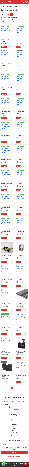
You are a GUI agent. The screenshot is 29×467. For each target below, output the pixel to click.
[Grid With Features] (14, 14)
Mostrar (14, 19)
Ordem (3, 19)
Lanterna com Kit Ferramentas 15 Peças (20, 351)
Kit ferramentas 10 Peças (21, 208)
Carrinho (14, 426)
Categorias (9, 6)
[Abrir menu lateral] (2, 2)
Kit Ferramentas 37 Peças (21, 40)
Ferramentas (18, 6)
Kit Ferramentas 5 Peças (21, 136)
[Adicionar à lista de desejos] (9, 47)
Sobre (14, 428)
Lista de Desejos (14, 422)
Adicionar (4, 46)
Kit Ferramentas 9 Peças (21, 184)
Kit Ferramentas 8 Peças (6, 304)
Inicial (2, 6)
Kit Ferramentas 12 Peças (6, 208)
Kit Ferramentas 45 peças (6, 184)
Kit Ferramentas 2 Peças (21, 112)
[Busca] (23, 2)
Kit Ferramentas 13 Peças (6, 88)
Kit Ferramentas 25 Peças (21, 64)
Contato (14, 430)
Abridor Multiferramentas (5, 351)
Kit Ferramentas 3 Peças (6, 112)
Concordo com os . (15, 448)
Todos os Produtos (14, 417)
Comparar (14, 424)
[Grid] (11, 14)
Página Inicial (14, 420)
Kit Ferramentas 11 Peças (21, 328)
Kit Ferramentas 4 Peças (6, 40)
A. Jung (13, 463)
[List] (17, 14)
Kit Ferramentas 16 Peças (6, 64)
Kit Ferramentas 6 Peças (21, 88)
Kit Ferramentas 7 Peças (21, 256)
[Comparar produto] (11, 47)
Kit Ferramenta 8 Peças (5, 375)
